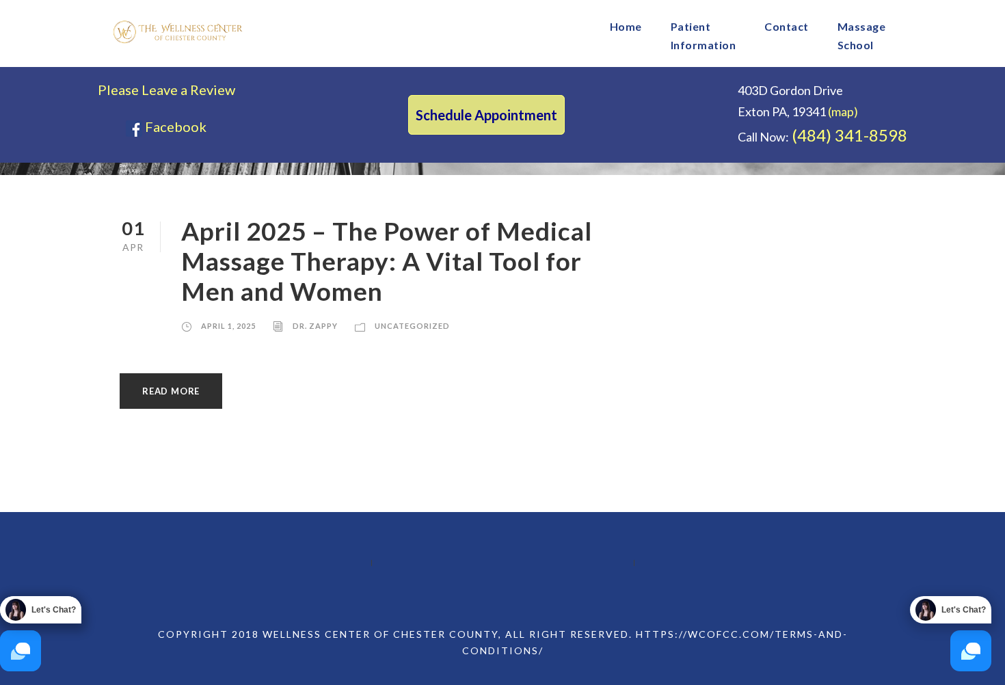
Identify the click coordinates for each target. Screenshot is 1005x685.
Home (626, 26)
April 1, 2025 (228, 325)
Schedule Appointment (486, 115)
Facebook (174, 126)
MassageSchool (862, 35)
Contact (786, 26)
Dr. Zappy (315, 325)
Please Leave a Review (166, 89)
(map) (843, 111)
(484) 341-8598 (849, 135)
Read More (171, 391)
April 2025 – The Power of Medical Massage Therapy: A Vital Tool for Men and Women (386, 261)
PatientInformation (703, 35)
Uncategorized (412, 325)
